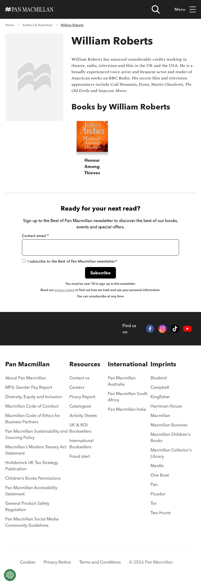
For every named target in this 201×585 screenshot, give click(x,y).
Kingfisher (160, 396)
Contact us (79, 377)
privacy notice (64, 290)
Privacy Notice (57, 562)
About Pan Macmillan (25, 377)
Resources (84, 364)
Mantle (157, 465)
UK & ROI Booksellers (80, 428)
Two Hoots (160, 512)
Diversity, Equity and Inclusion (33, 396)
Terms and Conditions (100, 562)
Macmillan (160, 415)
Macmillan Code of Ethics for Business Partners (32, 418)
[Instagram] (162, 329)
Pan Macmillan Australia (122, 381)
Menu (180, 9)
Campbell (159, 387)
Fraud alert (79, 456)
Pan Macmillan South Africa (128, 396)
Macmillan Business (168, 424)
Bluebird (158, 377)
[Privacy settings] (10, 575)
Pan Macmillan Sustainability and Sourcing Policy (36, 434)
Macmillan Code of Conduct (32, 406)
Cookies (27, 562)
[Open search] (156, 9)
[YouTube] (187, 329)
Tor (153, 503)
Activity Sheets (83, 415)
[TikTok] (175, 329)
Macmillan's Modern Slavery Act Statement (35, 450)
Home (9, 25)
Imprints (163, 364)
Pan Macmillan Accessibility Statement (31, 490)
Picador (157, 493)
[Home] (29, 9)
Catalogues (80, 406)
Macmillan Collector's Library (171, 453)
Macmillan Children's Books (170, 437)
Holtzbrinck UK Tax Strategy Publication (31, 465)
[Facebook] (150, 329)
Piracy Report (82, 396)
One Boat (159, 475)
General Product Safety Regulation (27, 506)
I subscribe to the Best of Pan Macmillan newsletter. (72, 261)
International (128, 364)
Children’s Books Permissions (32, 478)
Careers (76, 387)
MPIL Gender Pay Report (28, 387)
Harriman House (166, 406)
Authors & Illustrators (37, 25)
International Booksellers (81, 443)
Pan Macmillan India (127, 409)
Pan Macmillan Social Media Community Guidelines (32, 522)
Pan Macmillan (27, 364)
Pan (154, 484)
